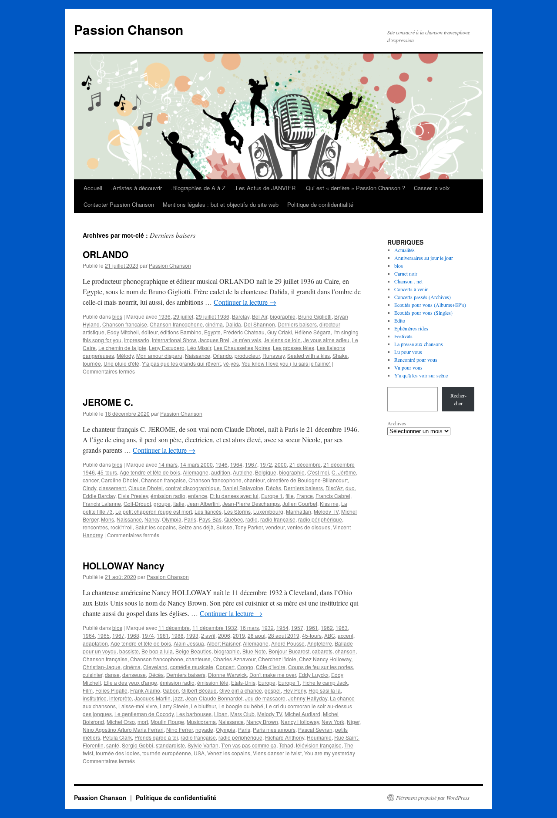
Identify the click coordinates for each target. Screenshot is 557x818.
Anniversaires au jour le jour (423, 257)
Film (88, 690)
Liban (221, 713)
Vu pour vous (408, 367)
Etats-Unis (243, 682)
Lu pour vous (408, 351)
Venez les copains (228, 753)
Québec (233, 519)
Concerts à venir (411, 289)
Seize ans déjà (196, 527)
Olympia (171, 519)
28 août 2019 (283, 635)
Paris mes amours (274, 729)
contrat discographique (192, 487)
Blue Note (254, 651)
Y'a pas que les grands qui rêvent (181, 363)
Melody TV (326, 511)
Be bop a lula (157, 651)
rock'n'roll (122, 527)
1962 (327, 627)
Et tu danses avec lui (234, 495)
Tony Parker (249, 527)
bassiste (129, 651)
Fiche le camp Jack (325, 682)
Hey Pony (294, 690)
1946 (221, 464)
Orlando (222, 355)
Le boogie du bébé (240, 706)
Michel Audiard (302, 713)
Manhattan (298, 511)
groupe (162, 503)
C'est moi (318, 472)
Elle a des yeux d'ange (130, 682)
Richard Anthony (284, 737)
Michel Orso (121, 721)
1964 (236, 464)
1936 (164, 316)
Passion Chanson (128, 29)
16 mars (249, 627)
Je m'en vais (246, 339)
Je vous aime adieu (326, 339)
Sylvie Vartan (203, 745)
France (304, 495)
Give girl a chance (240, 690)
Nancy (151, 519)
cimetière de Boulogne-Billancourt (307, 480)
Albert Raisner (223, 643)
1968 (133, 635)
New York (333, 721)
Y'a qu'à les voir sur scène (421, 375)
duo (350, 487)
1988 (177, 635)
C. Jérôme (344, 472)
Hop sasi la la (325, 690)
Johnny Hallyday (307, 698)
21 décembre (305, 464)
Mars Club (242, 713)
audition (220, 472)
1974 (148, 635)
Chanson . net (408, 281)
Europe (266, 682)
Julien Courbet (299, 503)
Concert (225, 666)
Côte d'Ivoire (270, 666)
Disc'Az (334, 487)
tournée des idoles (118, 753)
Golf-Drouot (137, 503)
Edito (399, 320)
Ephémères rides (411, 328)
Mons (107, 519)
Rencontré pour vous (415, 359)
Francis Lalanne (102, 503)
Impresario (136, 339)
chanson (345, 651)
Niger (353, 721)
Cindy (89, 487)
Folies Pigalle (111, 690)
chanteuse (198, 659)
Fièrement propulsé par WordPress (433, 797)
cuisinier (92, 674)
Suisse (224, 527)
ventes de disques (308, 527)
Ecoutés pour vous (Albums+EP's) (430, 304)
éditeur (149, 332)
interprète (120, 698)
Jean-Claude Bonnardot (213, 698)
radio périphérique (320, 519)
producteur (247, 355)
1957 (297, 627)
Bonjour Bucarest (288, 651)
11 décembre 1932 (214, 627)
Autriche (242, 472)
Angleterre (319, 643)
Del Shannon (259, 324)
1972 (266, 464)
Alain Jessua (189, 643)
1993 (192, 635)
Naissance (197, 355)
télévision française (319, 745)
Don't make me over (272, 674)
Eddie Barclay (99, 495)
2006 (224, 635)
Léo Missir (199, 347)
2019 (239, 635)
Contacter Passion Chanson (119, 204)
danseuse (134, 674)
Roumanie (319, 737)
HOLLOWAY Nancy (123, 565)
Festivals (403, 336)
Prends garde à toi (156, 737)
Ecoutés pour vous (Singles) (423, 312)
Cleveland (155, 666)
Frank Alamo (145, 690)
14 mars (168, 464)
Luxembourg (268, 511)
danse (112, 674)
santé (112, 745)
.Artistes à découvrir (136, 188)
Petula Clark (117, 737)
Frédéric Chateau (244, 332)
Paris (190, 519)
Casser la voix (432, 188)
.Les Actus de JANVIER (264, 188)
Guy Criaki (279, 332)
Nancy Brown (262, 721)
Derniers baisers (297, 324)
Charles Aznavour (234, 659)
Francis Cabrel (332, 495)
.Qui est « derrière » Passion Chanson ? (354, 188)
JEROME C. (108, 401)
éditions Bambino (180, 332)
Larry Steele (174, 706)
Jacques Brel (213, 339)
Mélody (125, 355)
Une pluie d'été (121, 363)
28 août (256, 635)
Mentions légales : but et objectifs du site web (220, 204)
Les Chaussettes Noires (242, 347)
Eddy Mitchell (123, 332)
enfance (197, 495)
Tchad (286, 745)
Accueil (93, 188)
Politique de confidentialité (320, 204)
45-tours (107, 472)
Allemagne (195, 472)
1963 (342, 627)
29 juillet (183, 316)
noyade (204, 729)
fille (289, 495)
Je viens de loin (282, 339)
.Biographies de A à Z (198, 188)
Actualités (404, 249)
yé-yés (231, 363)
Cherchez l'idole (277, 659)
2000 (281, 464)
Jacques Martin (152, 698)
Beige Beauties (193, 651)
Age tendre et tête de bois (150, 472)
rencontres (95, 527)
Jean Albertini (203, 503)
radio (251, 519)
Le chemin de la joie (122, 347)
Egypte (212, 332)
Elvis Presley (133, 495)
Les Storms (237, 511)
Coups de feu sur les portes (320, 666)
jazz (178, 698)
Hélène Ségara (313, 332)
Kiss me (329, 503)
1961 (312, 627)
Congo (245, 666)
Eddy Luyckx (314, 674)
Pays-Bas (210, 519)
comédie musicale (191, 666)
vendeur (275, 527)
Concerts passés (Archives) (422, 296)
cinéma (214, 324)
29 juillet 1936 (212, 316)
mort (143, 721)
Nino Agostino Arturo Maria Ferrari (123, 729)
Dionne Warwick (227, 674)
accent (345, 635)
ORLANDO (105, 254)
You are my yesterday (329, 753)
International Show (174, 339)
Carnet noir (405, 273)
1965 (103, 635)
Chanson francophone (176, 324)
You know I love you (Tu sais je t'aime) (286, 363)
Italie (179, 503)
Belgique (265, 472)
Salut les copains (155, 527)
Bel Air (259, 316)
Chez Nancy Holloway (325, 659)
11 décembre (174, 627)
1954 (282, 627)
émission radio (168, 495)
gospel (273, 690)
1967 (251, 464)
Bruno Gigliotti (315, 316)
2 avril (208, 635)
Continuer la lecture (245, 301)
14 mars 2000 (196, 464)
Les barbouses (193, 713)
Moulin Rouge (167, 721)
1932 (268, 627)
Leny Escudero (167, 347)
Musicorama (201, 721)
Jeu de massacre (265, 698)
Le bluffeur (203, 706)
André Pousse (288, 643)
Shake (340, 355)
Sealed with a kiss (308, 355)
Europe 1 (272, 495)
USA (199, 753)
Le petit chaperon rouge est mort (153, 511)
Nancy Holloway (300, 721)
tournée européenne (166, 753)
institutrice (95, 698)
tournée (92, 363)
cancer (90, 480)
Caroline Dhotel (119, 480)
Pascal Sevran (315, 729)
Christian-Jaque (102, 666)
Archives (396, 423)
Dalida (233, 324)
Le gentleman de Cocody (144, 713)
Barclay (240, 316)
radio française (277, 519)
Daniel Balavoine (242, 487)
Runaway (273, 355)
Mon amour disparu (159, 355)
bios (117, 316)
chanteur (254, 480)
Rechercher (458, 399)
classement (112, 487)
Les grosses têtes (293, 347)
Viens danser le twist (277, 753)
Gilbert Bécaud (199, 690)
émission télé (212, 682)
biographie (282, 316)
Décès (273, 487)
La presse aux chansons (418, 343)
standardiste (170, 745)
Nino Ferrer (179, 729)
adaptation (95, 643)
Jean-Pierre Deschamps (251, 503)
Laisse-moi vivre (137, 706)
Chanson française (124, 324)
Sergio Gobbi (137, 745)
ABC (329, 635)
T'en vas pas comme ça (248, 745)
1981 (163, 635)
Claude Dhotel (145, 487)
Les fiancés (208, 511)
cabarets (322, 651)
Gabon (171, 690)
